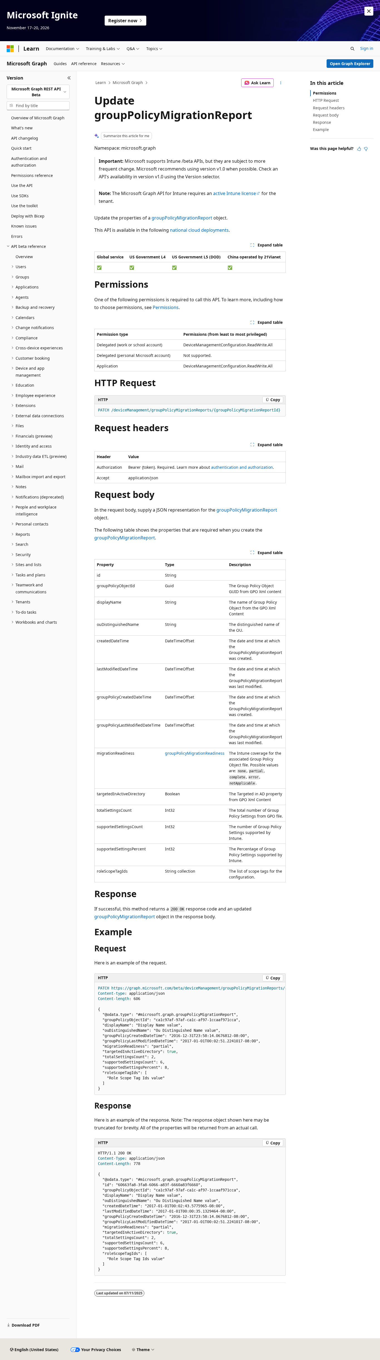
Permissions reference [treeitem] (32, 175)
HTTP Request (326, 100)
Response (322, 122)
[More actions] (281, 82)
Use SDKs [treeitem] (20, 195)
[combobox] (38, 92)
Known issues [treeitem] (24, 226)
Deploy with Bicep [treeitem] (28, 216)
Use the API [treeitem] (22, 185)
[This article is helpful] (359, 148)
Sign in (366, 48)
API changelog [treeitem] (24, 138)
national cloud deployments (199, 230)
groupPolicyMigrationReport (182, 218)
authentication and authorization (242, 467)
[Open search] (352, 49)
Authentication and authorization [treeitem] (29, 162)
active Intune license (234, 193)
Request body (326, 115)
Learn (100, 82)
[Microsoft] (10, 48)
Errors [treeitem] (17, 236)
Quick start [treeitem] (21, 148)
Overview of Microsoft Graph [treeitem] (38, 117)
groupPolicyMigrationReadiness (194, 753)
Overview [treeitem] (24, 256)
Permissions (166, 307)
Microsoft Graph (128, 82)
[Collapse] (69, 77)
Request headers (329, 107)
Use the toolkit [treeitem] (24, 205)
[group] (190, 1038)
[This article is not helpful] (365, 148)
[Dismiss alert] (368, 11)
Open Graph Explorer (350, 63)
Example (321, 129)
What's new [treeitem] (22, 127)
